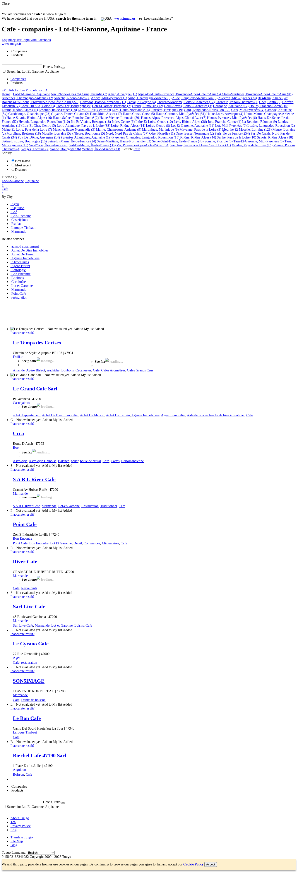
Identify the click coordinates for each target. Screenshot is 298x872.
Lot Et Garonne (61, 543)
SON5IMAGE (29, 681)
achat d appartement (26, 415)
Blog (13, 845)
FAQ (13, 830)
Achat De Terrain (118, 415)
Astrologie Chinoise (42, 461)
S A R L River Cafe (34, 479)
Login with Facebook (36, 40)
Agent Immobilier (173, 415)
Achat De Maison (92, 415)
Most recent (23, 165)
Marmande (20, 493)
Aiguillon (19, 769)
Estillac (18, 357)
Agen (17, 658)
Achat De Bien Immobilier (60, 415)
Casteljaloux (21, 403)
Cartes (115, 461)
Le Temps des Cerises (37, 342)
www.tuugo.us (124, 18)
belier (74, 461)
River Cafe (25, 561)
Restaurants (29, 588)
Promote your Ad (38, 90)
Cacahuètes (83, 370)
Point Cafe (25, 524)
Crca (18, 433)
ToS (13, 822)
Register (15, 40)
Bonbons (67, 370)
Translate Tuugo (21, 837)
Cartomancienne (132, 461)
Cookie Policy (193, 864)
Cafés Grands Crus (140, 370)
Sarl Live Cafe (29, 606)
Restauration (90, 506)
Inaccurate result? (22, 333)
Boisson (18, 774)
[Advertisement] (81, 313)
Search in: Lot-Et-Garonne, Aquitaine (32, 71)
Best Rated (22, 161)
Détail (78, 543)
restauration (29, 662)
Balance (63, 461)
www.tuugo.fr (11, 44)
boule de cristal (90, 461)
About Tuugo (19, 818)
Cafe (96, 370)
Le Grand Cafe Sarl (35, 389)
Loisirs (79, 625)
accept (210, 864)
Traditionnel (108, 506)
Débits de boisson (33, 700)
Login (6, 40)
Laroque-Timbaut (25, 732)
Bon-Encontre (22, 538)
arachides (53, 370)
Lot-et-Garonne (69, 506)
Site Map (16, 841)
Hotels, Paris (51, 66)
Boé (16, 447)
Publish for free (13, 90)
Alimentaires (110, 543)
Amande (19, 370)
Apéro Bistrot (35, 370)
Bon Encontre (38, 543)
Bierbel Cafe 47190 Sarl (39, 755)
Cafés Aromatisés (113, 370)
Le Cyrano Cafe (31, 643)
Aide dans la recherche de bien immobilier (216, 415)
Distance (21, 169)
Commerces (92, 543)
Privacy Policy (20, 826)
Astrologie (20, 461)
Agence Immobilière (145, 415)
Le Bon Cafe (27, 718)
